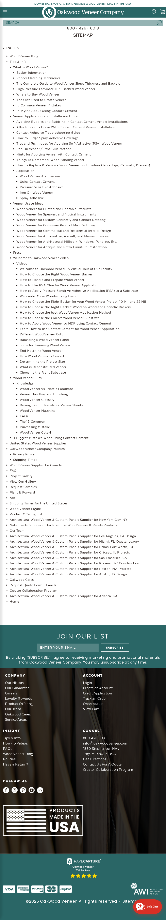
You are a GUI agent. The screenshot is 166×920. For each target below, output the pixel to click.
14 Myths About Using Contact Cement (46, 111)
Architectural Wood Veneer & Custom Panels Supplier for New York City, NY (69, 520)
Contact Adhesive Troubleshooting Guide (48, 132)
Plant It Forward (22, 492)
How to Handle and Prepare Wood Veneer (52, 280)
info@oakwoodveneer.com (105, 743)
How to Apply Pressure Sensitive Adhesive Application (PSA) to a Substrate (79, 291)
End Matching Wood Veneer (41, 351)
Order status (93, 704)
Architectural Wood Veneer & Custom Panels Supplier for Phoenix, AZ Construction (74, 563)
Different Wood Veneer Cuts (41, 334)
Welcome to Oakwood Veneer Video (41, 258)
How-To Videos (15, 743)
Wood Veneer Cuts (27, 378)
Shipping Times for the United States (39, 503)
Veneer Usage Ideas (28, 203)
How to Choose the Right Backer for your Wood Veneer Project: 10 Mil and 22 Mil (83, 302)
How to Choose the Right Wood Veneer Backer (56, 274)
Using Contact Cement (37, 182)
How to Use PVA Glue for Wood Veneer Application (60, 285)
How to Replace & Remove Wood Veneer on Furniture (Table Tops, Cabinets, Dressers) (83, 165)
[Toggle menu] (5, 11)
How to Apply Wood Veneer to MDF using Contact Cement (65, 323)
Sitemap (131, 901)
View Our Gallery (23, 481)
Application (25, 171)
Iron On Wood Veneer (36, 192)
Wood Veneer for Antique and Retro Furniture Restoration (61, 247)
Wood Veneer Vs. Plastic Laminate (46, 389)
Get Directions (94, 759)
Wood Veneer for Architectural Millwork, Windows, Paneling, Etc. (66, 242)
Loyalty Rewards (18, 698)
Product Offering (19, 704)
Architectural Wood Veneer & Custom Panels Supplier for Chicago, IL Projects (70, 552)
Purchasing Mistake (35, 427)
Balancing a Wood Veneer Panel (44, 340)
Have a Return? (15, 764)
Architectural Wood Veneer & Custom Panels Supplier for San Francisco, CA (68, 558)
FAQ (13, 471)
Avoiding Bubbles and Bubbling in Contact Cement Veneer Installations (72, 122)
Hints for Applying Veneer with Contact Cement (53, 154)
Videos (21, 263)
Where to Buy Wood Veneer (37, 94)
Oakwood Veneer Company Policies (37, 449)
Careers (11, 693)
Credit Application (97, 693)
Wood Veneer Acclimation (40, 176)
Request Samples (23, 487)
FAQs (24, 416)
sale (13, 498)
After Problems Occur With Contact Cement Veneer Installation (65, 127)
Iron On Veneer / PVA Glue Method (43, 149)
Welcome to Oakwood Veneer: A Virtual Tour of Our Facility (66, 269)
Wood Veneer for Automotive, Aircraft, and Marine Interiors (62, 236)
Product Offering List (26, 514)
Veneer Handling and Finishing (44, 394)
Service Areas (16, 719)
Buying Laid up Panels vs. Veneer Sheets (51, 405)
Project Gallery (21, 476)
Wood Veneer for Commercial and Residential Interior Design (63, 231)
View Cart (91, 709)
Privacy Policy (24, 454)
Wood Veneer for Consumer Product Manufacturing (56, 225)
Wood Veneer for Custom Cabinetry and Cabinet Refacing (60, 220)
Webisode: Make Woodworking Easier (49, 296)
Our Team (17, 530)
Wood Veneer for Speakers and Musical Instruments (56, 214)
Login (87, 683)
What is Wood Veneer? (30, 67)
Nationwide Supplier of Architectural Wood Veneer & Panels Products (64, 525)
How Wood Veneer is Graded (42, 356)
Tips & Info (18, 62)
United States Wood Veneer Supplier (38, 443)
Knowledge (24, 383)
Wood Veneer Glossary (37, 400)
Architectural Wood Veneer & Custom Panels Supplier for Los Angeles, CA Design (73, 536)
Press (17, 252)
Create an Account (98, 688)
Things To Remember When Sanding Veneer (50, 160)
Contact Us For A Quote (102, 764)
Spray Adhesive (32, 198)
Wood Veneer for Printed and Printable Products (53, 209)
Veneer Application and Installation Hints (45, 116)
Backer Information (31, 73)
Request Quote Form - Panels (33, 585)
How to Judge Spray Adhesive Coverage (47, 138)
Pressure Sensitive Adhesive (42, 187)
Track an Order (95, 698)
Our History (14, 683)
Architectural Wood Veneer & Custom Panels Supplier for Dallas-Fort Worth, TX (71, 547)
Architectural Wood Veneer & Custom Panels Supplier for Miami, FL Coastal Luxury (74, 541)
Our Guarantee (17, 688)
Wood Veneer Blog (24, 56)
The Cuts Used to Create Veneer (41, 100)
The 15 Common (32, 421)
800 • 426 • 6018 (83, 28)
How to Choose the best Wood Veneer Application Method (65, 312)
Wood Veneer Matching (37, 411)
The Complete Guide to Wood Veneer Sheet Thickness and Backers (68, 83)
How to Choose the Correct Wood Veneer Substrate (60, 318)
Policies (9, 759)
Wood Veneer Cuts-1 (35, 432)
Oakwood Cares (22, 580)
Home (14, 601)
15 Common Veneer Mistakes (38, 105)
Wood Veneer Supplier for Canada (36, 465)
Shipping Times (25, 460)
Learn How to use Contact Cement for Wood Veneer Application (69, 329)
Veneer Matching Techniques (38, 78)
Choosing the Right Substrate (43, 372)
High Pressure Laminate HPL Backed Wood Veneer (55, 89)
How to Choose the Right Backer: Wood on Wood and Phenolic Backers (75, 307)
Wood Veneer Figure (25, 509)
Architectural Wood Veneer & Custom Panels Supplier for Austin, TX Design (68, 574)
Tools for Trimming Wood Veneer (45, 345)
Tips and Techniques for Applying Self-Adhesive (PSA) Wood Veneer (69, 143)
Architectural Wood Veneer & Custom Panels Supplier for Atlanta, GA (64, 596)
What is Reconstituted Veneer (43, 367)
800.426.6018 (94, 738)
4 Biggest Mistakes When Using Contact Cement (51, 438)
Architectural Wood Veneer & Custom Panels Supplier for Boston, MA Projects (70, 569)
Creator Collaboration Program (33, 590)
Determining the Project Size (42, 361)
